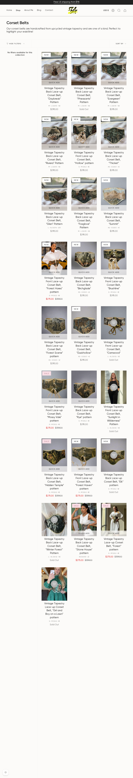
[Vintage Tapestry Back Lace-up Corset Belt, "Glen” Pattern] (54, 194)
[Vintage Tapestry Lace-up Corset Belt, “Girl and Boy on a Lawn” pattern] (54, 584)
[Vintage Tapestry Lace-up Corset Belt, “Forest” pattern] (114, 519)
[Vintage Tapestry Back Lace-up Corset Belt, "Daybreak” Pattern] (54, 68)
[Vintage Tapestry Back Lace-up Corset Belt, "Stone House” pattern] (84, 519)
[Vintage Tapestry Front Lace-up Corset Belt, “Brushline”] (114, 258)
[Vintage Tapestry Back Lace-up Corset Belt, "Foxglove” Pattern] (84, 194)
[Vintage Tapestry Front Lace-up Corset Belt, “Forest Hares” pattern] (54, 258)
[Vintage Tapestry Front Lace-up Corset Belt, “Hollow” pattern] (84, 133)
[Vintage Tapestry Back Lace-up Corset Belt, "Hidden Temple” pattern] (54, 455)
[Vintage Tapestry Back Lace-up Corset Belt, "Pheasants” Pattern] (84, 68)
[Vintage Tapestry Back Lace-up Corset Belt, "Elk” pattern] (114, 455)
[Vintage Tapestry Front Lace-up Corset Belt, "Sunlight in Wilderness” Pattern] (114, 387)
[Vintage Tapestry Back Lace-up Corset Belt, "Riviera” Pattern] (54, 133)
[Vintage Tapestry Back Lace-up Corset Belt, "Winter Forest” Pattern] (54, 519)
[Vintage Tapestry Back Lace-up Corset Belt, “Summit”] (114, 194)
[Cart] (125, 10)
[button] (18, 10)
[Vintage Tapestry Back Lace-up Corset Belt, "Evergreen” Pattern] (114, 68)
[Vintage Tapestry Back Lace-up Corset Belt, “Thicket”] (114, 133)
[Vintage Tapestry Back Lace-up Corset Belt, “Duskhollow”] (84, 323)
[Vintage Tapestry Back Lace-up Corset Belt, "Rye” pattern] (84, 387)
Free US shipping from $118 (66, 2)
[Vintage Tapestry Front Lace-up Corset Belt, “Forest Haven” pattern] (84, 455)
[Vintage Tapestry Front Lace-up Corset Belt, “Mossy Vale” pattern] (54, 387)
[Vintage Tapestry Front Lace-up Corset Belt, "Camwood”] (114, 323)
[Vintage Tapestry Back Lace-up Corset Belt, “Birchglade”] (84, 258)
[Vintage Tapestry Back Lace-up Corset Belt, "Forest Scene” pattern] (54, 323)
